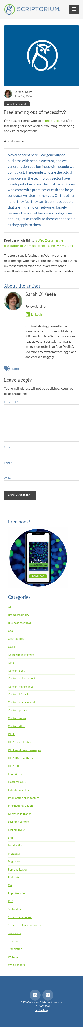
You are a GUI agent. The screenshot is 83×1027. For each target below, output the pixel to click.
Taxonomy (14, 933)
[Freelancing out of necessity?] (41, 57)
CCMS (12, 646)
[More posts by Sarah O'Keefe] (8, 93)
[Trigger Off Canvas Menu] (74, 9)
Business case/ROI (19, 622)
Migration (14, 861)
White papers (16, 964)
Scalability (14, 909)
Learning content (18, 821)
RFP (10, 901)
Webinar (13, 957)
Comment (11, 402)
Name (8, 447)
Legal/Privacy (41, 1010)
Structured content (20, 917)
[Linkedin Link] (35, 995)
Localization (15, 845)
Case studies (16, 638)
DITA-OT (13, 766)
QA (10, 885)
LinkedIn (37, 314)
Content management (21, 702)
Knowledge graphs (19, 813)
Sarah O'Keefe (23, 91)
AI (9, 607)
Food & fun (15, 774)
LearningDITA (16, 829)
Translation (15, 948)
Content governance (20, 686)
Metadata (14, 853)
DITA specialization (20, 742)
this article (52, 120)
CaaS (11, 630)
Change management (21, 654)
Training (13, 941)
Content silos (16, 726)
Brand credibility (18, 614)
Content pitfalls (18, 710)
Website (9, 478)
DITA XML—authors (20, 758)
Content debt (16, 670)
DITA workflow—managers (25, 750)
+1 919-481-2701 (41, 1006)
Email (8, 462)
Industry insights (16, 104)
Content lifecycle (18, 694)
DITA (11, 734)
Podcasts (13, 877)
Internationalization (20, 805)
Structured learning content (25, 925)
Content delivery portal (22, 678)
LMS (10, 837)
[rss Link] (47, 995)
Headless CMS (17, 781)
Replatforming (17, 893)
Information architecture (23, 797)
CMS (11, 662)
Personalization (18, 869)
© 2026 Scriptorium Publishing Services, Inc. (42, 1002)
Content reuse (17, 718)
